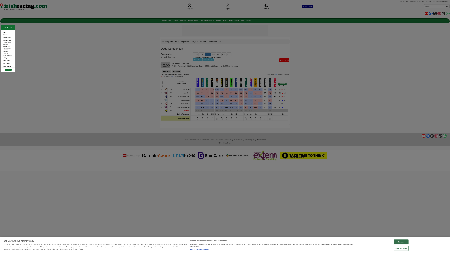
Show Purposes (401, 248)
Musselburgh (7, 48)
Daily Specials (7, 42)
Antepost (5, 44)
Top (9, 70)
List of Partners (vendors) (199, 249)
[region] (225, 245)
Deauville (5, 53)
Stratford (5, 51)
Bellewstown (6, 46)
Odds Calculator (7, 55)
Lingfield (5, 50)
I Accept (401, 242)
